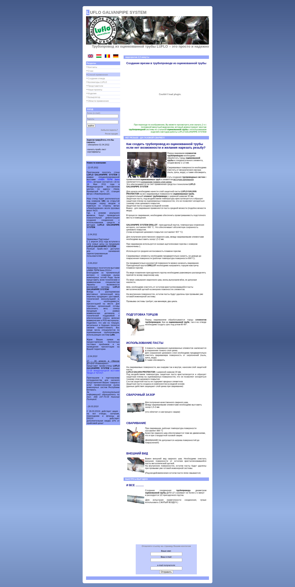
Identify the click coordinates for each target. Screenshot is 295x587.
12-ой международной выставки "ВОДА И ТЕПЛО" (103, 371)
